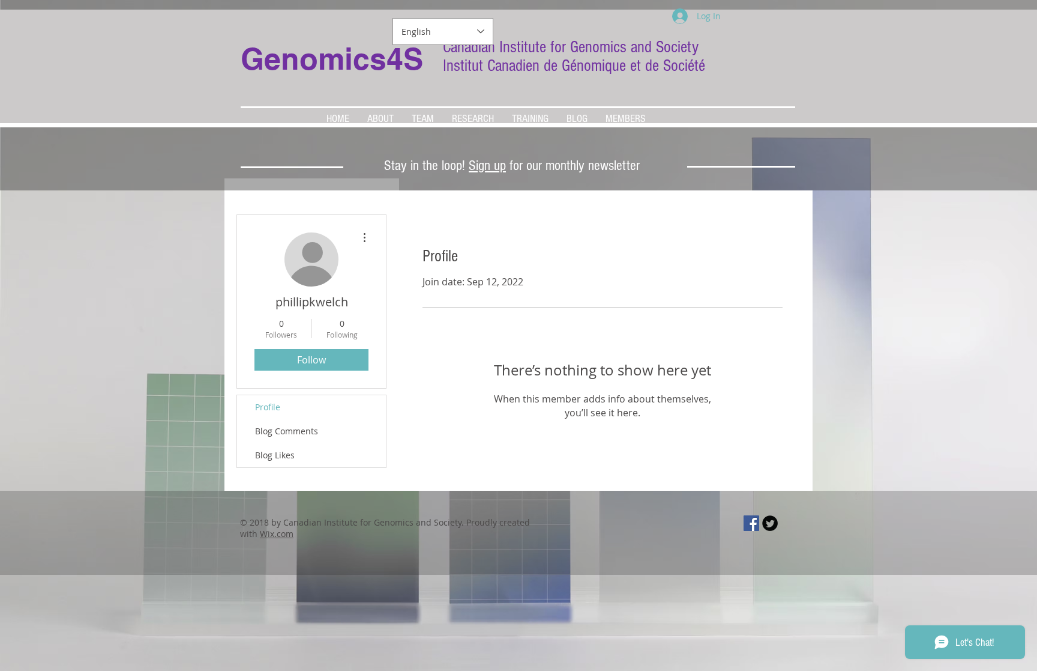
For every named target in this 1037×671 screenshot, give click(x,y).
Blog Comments (286, 431)
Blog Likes (275, 455)
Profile (267, 407)
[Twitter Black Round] (770, 523)
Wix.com (276, 533)
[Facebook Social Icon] (751, 523)
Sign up (487, 165)
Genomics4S (332, 58)
